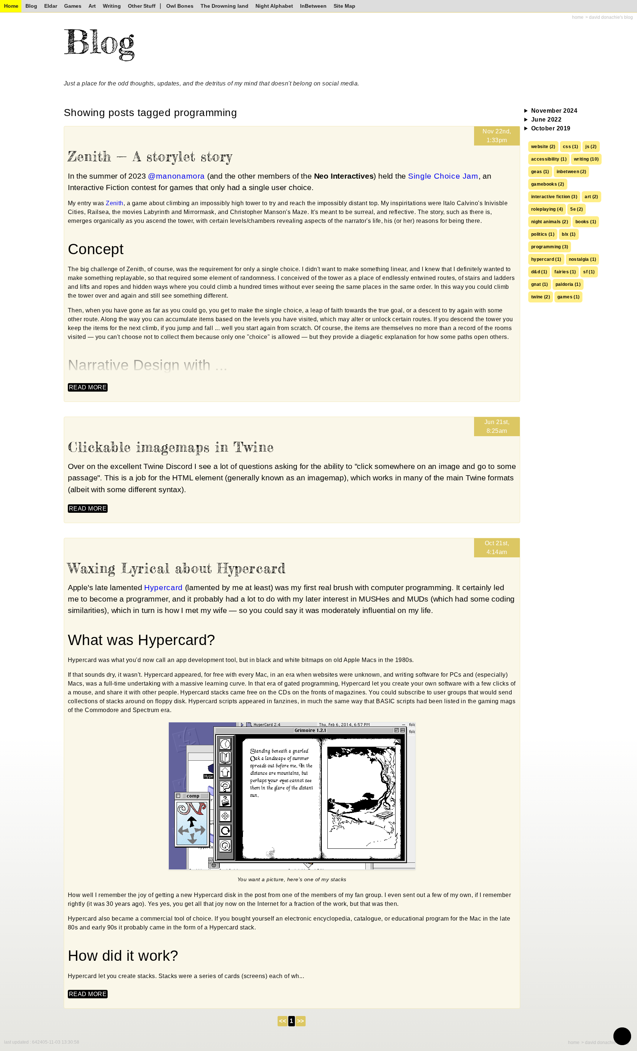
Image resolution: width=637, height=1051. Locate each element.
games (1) (568, 296)
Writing (112, 6)
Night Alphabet (274, 6)
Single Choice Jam (443, 176)
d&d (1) (539, 271)
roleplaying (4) (547, 209)
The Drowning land (224, 6)
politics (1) (542, 234)
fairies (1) (565, 271)
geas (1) (540, 171)
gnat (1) (539, 284)
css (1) (570, 146)
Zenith (114, 203)
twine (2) (540, 296)
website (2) (543, 146)
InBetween (313, 6)
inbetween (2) (571, 171)
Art (92, 6)
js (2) (590, 146)
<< (282, 1021)
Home (11, 6)
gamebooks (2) (547, 184)
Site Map (344, 6)
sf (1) (589, 271)
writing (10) (586, 159)
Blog (31, 6)
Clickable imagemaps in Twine (171, 447)
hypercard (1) (546, 259)
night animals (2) (549, 221)
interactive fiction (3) (554, 196)
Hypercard (163, 587)
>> (300, 1021)
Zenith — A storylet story (150, 156)
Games (72, 6)
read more (88, 387)
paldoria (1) (568, 284)
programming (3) (549, 246)
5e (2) (576, 209)
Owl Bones (180, 6)
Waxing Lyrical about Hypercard (177, 568)
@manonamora (176, 176)
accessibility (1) (549, 159)
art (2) (591, 196)
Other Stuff (142, 6)
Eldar (50, 6)
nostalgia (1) (582, 259)
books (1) (585, 221)
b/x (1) (569, 234)
